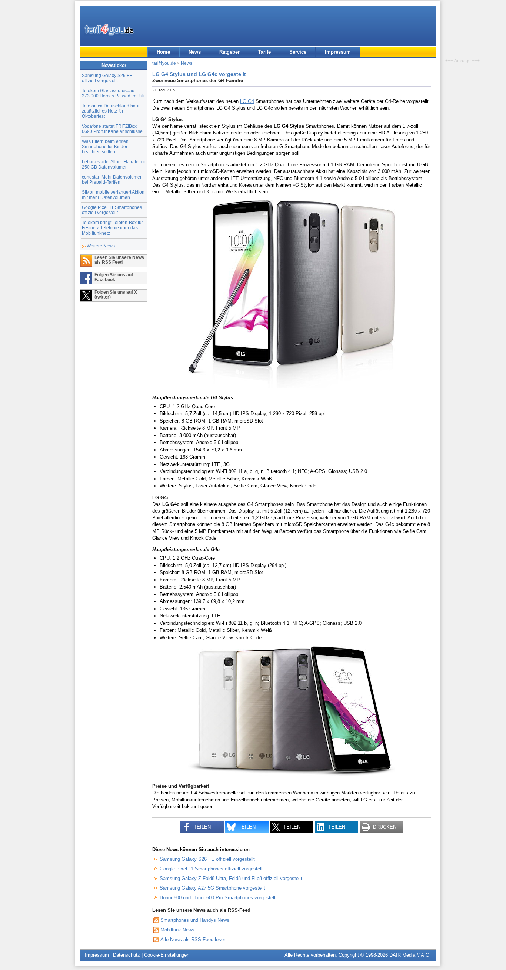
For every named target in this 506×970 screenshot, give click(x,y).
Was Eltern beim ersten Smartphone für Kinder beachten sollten (105, 146)
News (195, 52)
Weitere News (101, 245)
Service (297, 52)
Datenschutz (126, 955)
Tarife (264, 52)
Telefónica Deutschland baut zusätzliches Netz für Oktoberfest (110, 111)
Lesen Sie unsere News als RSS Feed (119, 259)
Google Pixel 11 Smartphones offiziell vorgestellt (112, 210)
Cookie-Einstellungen (166, 955)
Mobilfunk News (177, 930)
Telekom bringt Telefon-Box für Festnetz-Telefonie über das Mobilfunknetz (112, 227)
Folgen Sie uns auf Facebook (113, 277)
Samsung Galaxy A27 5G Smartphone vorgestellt (212, 888)
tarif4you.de (164, 63)
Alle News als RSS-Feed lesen (193, 939)
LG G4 (247, 101)
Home (163, 52)
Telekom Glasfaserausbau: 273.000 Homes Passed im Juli (113, 93)
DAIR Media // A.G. (410, 955)
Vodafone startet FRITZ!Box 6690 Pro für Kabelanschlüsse (112, 129)
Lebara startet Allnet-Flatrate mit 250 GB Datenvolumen (114, 164)
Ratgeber (229, 52)
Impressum (338, 52)
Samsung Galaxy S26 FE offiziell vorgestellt (107, 78)
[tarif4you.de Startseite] (109, 30)
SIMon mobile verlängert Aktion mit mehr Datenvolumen (113, 195)
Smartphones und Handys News (194, 920)
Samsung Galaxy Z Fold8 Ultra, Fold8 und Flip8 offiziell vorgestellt (231, 878)
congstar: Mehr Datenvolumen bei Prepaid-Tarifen (112, 179)
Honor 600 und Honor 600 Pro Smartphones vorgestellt (218, 897)
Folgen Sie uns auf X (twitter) (115, 294)
